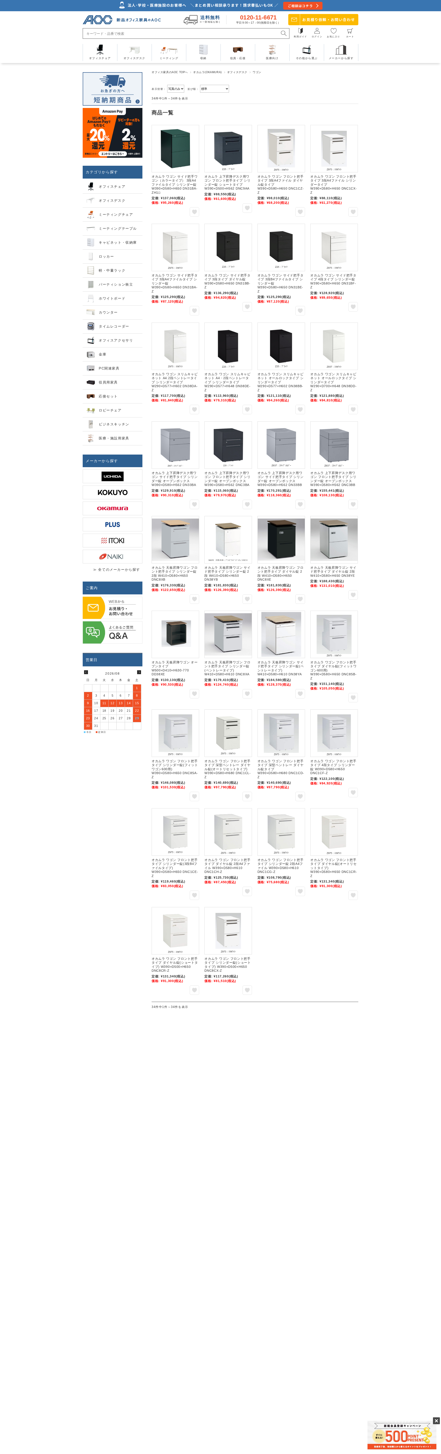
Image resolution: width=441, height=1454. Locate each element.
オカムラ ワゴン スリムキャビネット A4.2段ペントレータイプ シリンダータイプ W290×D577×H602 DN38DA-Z (175, 382)
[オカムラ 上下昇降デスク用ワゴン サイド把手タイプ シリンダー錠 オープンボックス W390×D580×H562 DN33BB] (281, 445)
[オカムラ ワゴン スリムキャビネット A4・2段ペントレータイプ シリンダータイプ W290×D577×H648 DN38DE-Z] (228, 346)
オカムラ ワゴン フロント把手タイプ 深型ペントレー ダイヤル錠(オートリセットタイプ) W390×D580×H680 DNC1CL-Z (227, 769)
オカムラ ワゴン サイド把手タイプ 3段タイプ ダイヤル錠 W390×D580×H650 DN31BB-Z (227, 281)
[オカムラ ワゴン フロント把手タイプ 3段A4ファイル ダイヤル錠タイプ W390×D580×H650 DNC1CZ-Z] (281, 148)
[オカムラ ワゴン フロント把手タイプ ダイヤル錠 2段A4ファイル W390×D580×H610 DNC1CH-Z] (228, 832)
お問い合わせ (328, 19)
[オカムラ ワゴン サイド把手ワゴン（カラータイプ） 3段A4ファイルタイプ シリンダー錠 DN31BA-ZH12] (175, 148)
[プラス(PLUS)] (112, 524)
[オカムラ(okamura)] (112, 508)
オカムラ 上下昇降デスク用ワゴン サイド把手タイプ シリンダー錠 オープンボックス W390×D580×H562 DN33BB (280, 479)
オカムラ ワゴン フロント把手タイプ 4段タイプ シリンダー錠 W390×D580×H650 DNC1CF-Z (333, 767)
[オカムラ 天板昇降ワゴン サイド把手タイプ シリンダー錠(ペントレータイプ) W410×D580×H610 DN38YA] (281, 634)
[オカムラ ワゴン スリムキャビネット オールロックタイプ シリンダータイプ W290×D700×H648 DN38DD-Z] (334, 346)
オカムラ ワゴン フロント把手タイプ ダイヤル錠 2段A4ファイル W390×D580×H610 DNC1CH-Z (227, 866)
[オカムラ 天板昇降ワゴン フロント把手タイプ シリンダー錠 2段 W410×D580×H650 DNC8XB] (175, 539)
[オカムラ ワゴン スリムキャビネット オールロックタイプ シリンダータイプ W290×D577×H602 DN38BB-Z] (281, 346)
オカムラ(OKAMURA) (207, 72)
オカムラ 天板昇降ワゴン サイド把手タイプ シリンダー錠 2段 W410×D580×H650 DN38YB (227, 574)
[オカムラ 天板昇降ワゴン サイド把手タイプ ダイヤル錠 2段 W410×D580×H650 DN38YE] (334, 539)
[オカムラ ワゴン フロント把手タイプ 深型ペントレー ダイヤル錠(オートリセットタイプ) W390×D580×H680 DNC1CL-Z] (228, 733)
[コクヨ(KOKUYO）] (112, 492)
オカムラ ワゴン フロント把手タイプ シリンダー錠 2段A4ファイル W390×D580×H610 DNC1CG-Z (280, 866)
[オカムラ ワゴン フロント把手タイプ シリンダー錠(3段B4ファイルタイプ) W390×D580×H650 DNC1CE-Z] (175, 832)
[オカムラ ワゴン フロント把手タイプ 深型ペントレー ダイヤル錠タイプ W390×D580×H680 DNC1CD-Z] (281, 733)
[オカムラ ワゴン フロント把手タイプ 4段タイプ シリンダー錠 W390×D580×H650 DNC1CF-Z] (334, 733)
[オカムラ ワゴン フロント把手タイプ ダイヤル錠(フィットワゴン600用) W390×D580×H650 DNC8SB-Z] (334, 634)
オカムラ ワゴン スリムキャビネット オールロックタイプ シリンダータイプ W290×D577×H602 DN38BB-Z (280, 382)
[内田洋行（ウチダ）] (112, 476)
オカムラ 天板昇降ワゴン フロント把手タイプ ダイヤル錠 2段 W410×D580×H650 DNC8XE (280, 574)
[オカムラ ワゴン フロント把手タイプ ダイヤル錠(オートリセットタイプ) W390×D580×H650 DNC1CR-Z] (334, 832)
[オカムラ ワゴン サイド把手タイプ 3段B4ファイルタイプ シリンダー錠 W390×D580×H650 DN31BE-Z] (281, 247)
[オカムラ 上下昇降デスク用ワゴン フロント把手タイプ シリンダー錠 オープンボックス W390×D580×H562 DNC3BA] (228, 445)
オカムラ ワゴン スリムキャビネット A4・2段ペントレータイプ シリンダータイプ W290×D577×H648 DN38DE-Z (227, 382)
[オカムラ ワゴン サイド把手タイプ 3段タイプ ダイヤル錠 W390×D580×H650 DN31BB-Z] (228, 247)
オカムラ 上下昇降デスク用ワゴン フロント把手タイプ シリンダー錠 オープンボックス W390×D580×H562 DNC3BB (333, 479)
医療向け (272, 58)
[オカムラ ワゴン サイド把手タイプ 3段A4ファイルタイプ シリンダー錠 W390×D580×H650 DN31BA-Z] (175, 247)
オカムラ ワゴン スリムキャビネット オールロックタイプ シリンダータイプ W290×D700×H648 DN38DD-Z (333, 382)
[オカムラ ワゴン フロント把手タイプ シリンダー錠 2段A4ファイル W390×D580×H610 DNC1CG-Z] (281, 832)
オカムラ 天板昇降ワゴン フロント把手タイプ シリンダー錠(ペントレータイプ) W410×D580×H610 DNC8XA (227, 668)
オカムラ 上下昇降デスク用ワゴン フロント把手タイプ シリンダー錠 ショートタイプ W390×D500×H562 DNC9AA (227, 182)
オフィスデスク (237, 72)
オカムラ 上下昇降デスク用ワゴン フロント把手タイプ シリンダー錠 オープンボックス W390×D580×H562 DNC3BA (227, 479)
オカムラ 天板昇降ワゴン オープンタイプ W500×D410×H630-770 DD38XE (175, 668)
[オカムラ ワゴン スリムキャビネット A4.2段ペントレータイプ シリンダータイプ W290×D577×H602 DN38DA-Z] (175, 346)
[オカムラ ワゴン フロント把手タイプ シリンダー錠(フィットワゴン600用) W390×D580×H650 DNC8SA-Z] (175, 733)
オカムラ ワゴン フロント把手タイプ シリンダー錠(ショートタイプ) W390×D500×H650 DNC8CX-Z (227, 965)
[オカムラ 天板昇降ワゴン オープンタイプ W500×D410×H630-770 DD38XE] (175, 634)
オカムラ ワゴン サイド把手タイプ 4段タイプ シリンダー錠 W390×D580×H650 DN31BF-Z (333, 281)
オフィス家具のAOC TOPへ (170, 72)
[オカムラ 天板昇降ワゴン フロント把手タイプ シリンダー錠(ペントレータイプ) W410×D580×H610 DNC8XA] (228, 634)
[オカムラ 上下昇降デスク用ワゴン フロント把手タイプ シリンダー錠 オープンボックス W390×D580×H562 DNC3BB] (334, 445)
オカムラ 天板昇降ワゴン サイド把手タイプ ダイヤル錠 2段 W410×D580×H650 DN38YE (333, 571)
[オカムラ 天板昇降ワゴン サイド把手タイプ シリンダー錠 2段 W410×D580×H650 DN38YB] (228, 539)
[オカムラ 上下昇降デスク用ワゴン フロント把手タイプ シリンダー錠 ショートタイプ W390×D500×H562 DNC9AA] (228, 148)
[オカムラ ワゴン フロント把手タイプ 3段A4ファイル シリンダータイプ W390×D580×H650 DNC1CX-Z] (334, 148)
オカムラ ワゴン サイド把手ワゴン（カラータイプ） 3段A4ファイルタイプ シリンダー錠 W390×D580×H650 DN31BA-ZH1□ (175, 184)
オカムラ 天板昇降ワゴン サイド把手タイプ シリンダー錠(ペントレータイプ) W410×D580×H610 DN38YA (280, 668)
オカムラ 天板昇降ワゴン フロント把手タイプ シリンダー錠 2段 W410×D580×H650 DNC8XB (175, 574)
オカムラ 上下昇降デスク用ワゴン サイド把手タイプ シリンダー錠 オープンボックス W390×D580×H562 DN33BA (175, 479)
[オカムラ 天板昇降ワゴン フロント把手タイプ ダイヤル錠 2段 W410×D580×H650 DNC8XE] (281, 539)
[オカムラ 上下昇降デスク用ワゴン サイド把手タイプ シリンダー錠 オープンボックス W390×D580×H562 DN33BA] (175, 445)
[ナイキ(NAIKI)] (112, 556)
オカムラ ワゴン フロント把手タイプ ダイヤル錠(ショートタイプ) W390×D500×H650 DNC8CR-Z (175, 965)
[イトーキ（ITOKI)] (112, 540)
